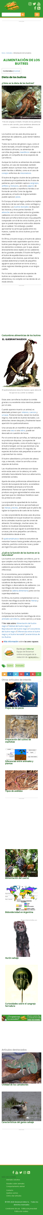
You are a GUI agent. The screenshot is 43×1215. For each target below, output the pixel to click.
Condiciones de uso (13, 1208)
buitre (10, 665)
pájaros (31, 186)
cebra (22, 430)
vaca (12, 430)
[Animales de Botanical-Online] (12, 6)
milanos (25, 412)
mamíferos (24, 152)
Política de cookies (21, 1211)
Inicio (3, 53)
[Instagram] (24, 1173)
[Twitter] (20, 1173)
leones (15, 507)
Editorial (30, 649)
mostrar (16, 71)
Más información (11, 641)
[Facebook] (13, 1173)
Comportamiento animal (15, 1186)
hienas (7, 507)
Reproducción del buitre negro (15, 629)
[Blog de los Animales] (28, 1173)
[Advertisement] (21, 37)
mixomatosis (25, 173)
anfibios (5, 186)
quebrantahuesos (11, 538)
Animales (9, 53)
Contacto (9, 1190)
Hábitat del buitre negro (19, 626)
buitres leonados (21, 207)
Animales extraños (13, 1180)
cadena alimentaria (20, 590)
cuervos (32, 412)
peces (17, 197)
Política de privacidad (29, 1208)
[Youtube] (16, 1173)
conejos (5, 173)
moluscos (14, 186)
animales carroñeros (10, 619)
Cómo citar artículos (13, 1196)
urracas (5, 415)
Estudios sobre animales (15, 1183)
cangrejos (34, 183)
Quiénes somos (12, 1193)
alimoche (5, 212)
